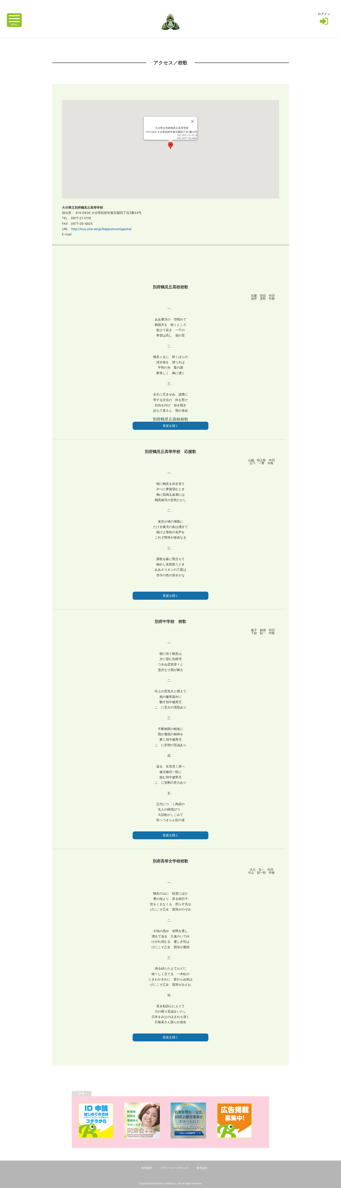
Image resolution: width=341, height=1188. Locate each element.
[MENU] (14, 18)
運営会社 (202, 1167)
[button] (170, 145)
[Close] (192, 121)
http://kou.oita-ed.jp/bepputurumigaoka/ (101, 229)
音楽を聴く (170, 425)
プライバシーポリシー (174, 1167)
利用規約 (146, 1167)
